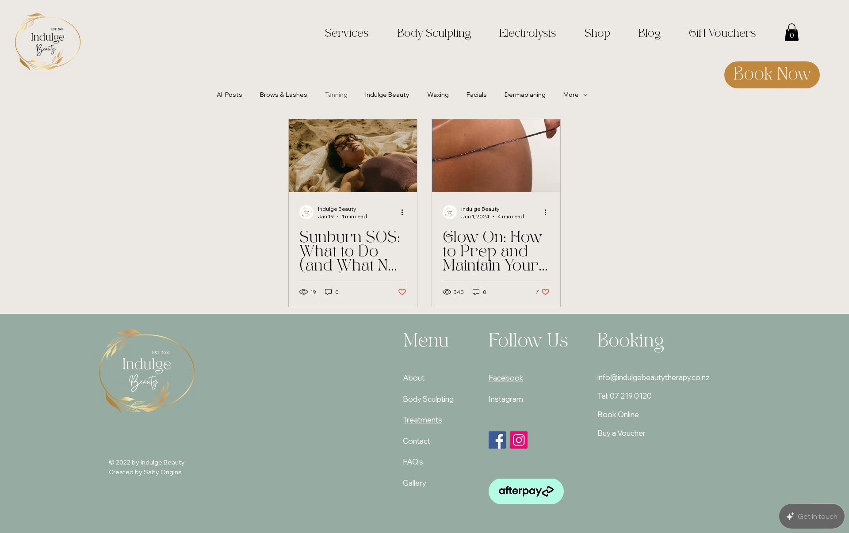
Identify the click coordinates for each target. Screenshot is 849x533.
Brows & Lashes (283, 95)
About (413, 377)
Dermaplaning (525, 95)
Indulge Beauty (387, 95)
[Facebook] (497, 440)
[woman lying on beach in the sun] (353, 155)
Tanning (336, 95)
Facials (477, 95)
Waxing (438, 95)
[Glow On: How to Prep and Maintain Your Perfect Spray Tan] (496, 155)
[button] (791, 32)
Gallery (414, 482)
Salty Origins (163, 472)
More (571, 95)
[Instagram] (519, 440)
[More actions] (405, 212)
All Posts (229, 95)
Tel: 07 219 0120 (624, 395)
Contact (416, 440)
